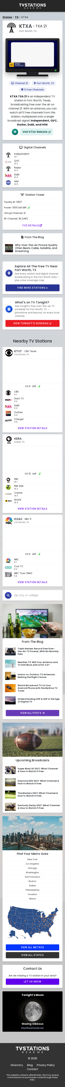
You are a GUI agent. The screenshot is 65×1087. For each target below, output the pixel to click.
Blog (30, 1065)
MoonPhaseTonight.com (32, 1027)
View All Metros (32, 947)
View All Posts (31, 713)
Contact (32, 1069)
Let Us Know (32, 981)
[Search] (8, 595)
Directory (16, 1065)
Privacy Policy (46, 1065)
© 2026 (32, 1058)
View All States (32, 955)
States (7, 17)
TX (16, 17)
